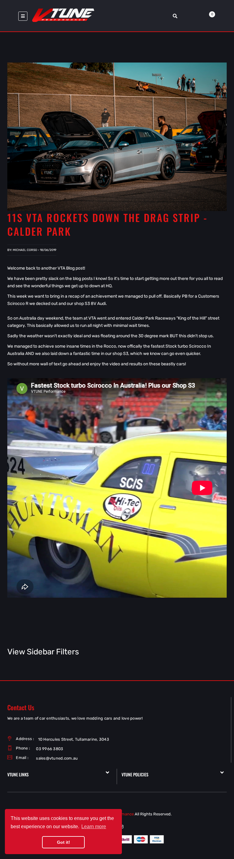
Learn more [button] (93, 826)
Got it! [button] (63, 842)
